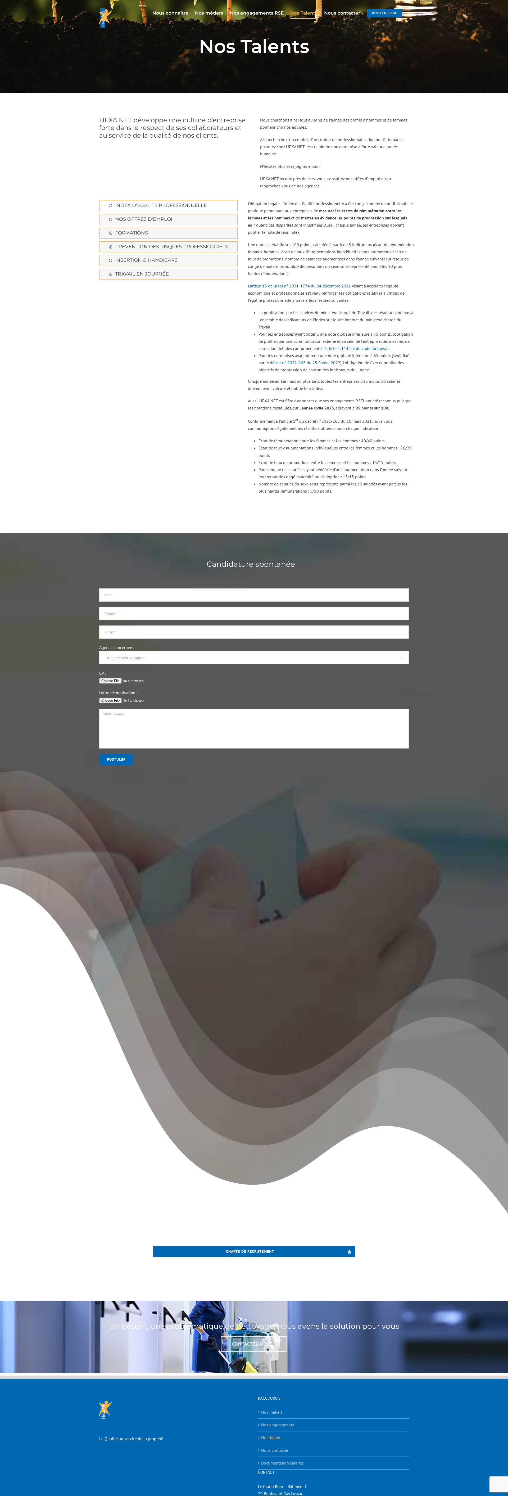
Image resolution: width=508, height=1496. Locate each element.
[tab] (168, 205)
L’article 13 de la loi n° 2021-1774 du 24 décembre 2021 (299, 286)
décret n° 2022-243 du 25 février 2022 (305, 362)
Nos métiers (272, 1412)
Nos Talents (271, 1437)
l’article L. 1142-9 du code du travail (356, 348)
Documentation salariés (282, 1463)
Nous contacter (274, 1450)
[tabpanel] (331, 349)
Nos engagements (277, 1424)
